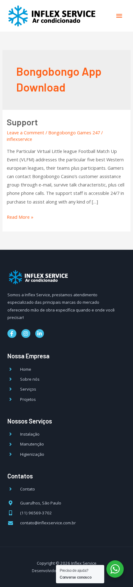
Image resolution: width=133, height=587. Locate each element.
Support (22, 122)
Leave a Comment (25, 132)
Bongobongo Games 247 (74, 132)
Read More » (20, 216)
